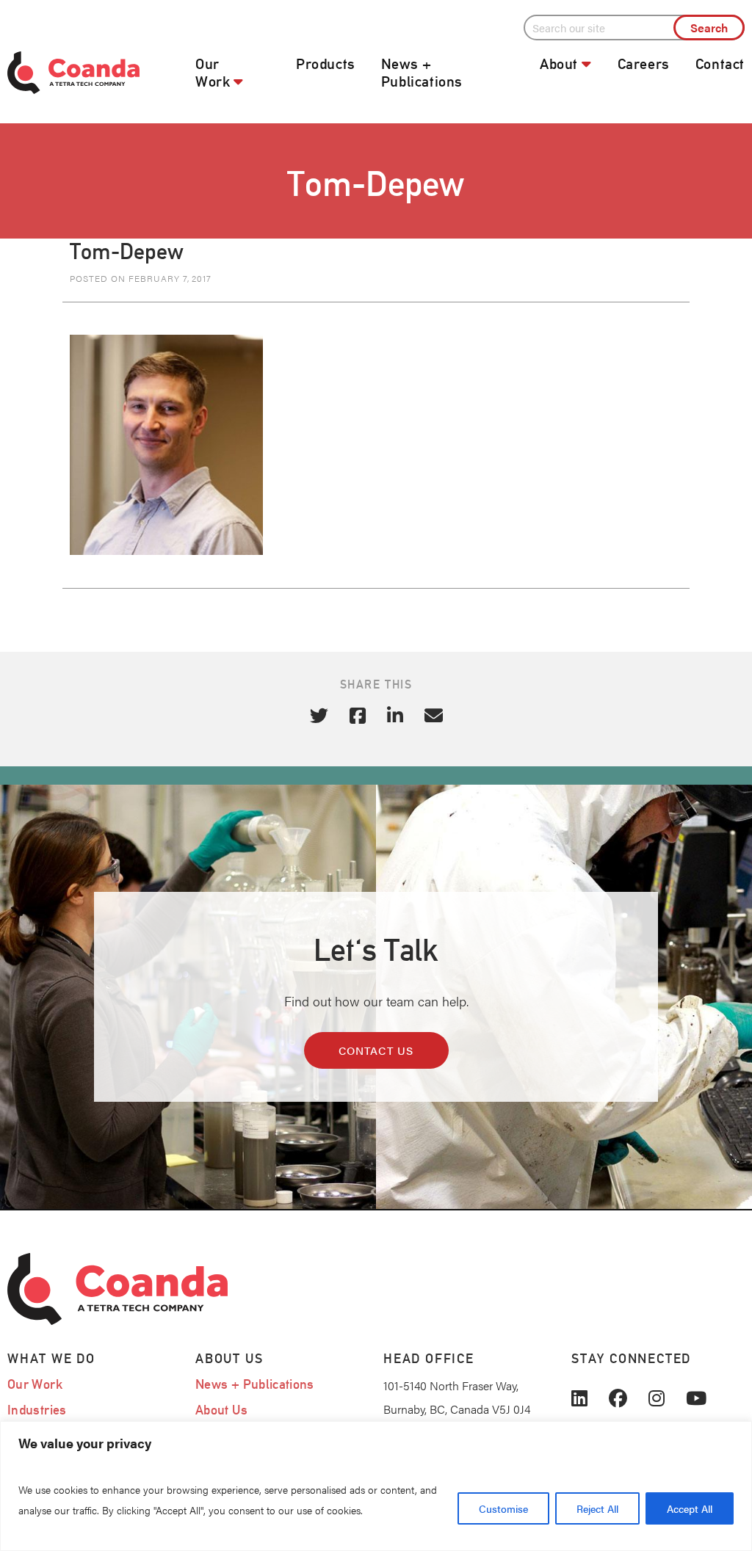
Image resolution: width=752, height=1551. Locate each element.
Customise (503, 1508)
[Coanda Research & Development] (94, 73)
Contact (720, 64)
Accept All (689, 1508)
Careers (644, 64)
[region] (376, 1486)
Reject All (597, 1508)
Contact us (376, 1050)
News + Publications (422, 72)
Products (325, 64)
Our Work (212, 72)
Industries (37, 1409)
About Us (221, 1409)
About (559, 64)
